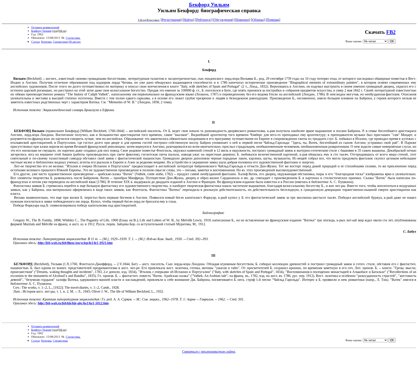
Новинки (242, 20)
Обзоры (258, 20)
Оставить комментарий (45, 27)
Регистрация (171, 20)
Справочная (60, 41)
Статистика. (73, 37)
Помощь (273, 20)
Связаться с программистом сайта (208, 351)
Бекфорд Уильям (209, 4)
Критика (46, 41)
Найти (188, 20)
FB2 (391, 32)
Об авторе (74, 41)
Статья (35, 41)
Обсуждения (223, 20)
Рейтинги (203, 20)
